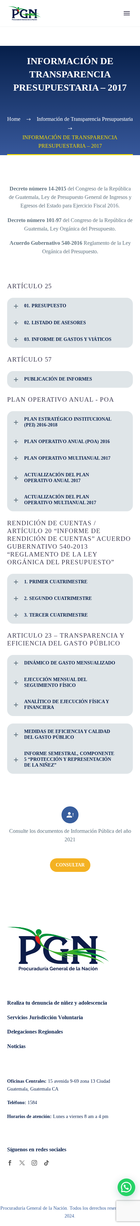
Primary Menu (127, 13)
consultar (70, 864)
